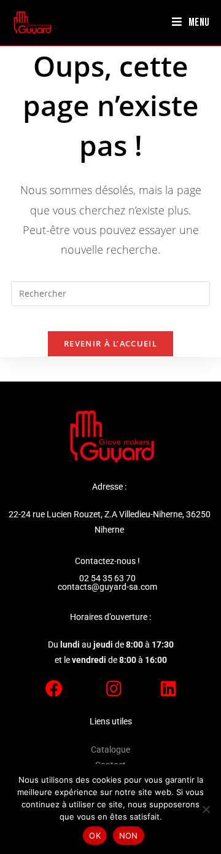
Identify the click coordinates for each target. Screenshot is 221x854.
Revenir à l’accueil (110, 343)
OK (95, 835)
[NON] (206, 809)
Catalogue (110, 749)
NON (128, 835)
